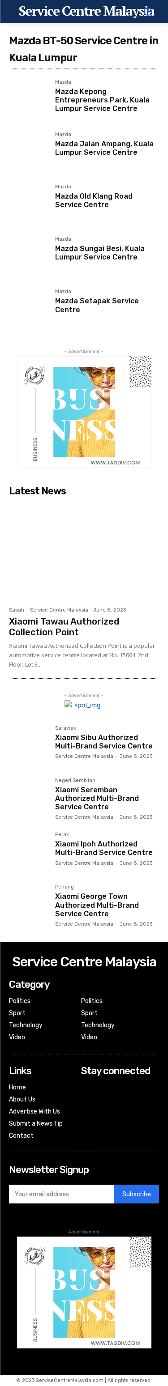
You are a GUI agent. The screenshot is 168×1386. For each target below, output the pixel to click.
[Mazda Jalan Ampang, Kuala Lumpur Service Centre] (28, 151)
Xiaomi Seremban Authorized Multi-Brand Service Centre (97, 798)
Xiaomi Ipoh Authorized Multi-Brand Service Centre (104, 848)
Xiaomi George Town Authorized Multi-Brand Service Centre (97, 905)
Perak (62, 835)
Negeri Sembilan (75, 780)
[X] (87, 1112)
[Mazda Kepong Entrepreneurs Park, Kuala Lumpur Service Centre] (28, 99)
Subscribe (136, 1194)
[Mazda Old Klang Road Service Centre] (28, 203)
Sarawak (65, 728)
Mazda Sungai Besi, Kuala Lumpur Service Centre (100, 252)
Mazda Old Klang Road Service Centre (94, 200)
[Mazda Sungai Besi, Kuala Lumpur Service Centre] (28, 256)
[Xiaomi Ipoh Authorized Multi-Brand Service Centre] (28, 851)
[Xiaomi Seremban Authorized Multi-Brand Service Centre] (28, 797)
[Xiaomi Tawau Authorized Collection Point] (84, 551)
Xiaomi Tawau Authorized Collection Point (64, 627)
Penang (64, 887)
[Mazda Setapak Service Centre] (28, 308)
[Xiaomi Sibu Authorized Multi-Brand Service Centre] (28, 745)
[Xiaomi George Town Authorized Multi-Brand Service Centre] (28, 903)
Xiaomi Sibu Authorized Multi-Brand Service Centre (104, 741)
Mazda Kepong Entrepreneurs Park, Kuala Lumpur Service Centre (102, 100)
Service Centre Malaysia (59, 610)
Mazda (63, 82)
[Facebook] (87, 1088)
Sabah (16, 610)
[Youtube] (87, 1124)
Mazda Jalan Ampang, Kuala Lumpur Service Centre (104, 148)
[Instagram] (87, 1100)
